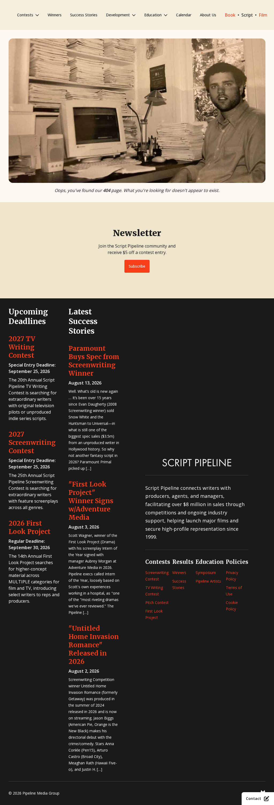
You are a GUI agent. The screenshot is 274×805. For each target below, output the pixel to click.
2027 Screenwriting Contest (32, 442)
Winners (55, 14)
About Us (208, 14)
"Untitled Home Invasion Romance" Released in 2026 (93, 645)
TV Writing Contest (154, 590)
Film (263, 15)
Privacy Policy (232, 575)
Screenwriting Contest (157, 575)
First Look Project (154, 614)
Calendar (183, 14)
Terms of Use (234, 590)
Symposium (206, 572)
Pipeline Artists (208, 581)
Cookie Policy (232, 605)
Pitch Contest (157, 602)
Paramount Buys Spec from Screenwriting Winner (93, 361)
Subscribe (137, 266)
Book (230, 15)
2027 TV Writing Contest (22, 347)
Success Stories (83, 14)
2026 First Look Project (30, 527)
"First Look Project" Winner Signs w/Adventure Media (90, 501)
